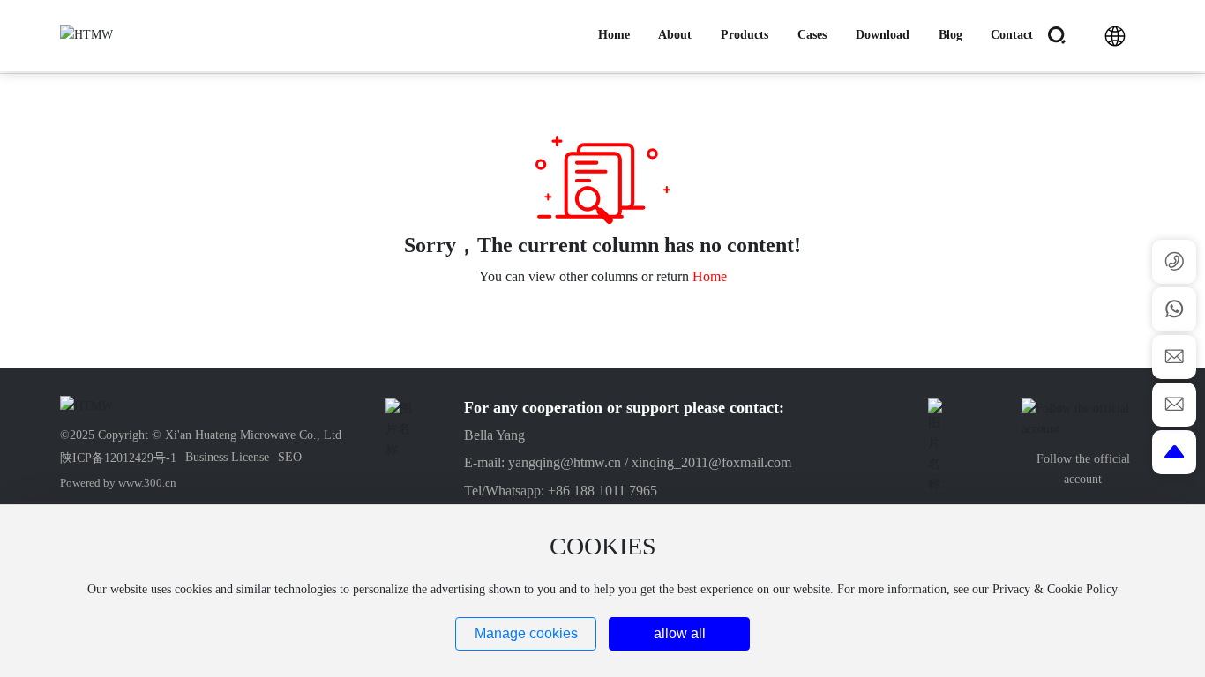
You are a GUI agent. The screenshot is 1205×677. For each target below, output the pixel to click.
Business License (227, 457)
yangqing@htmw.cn (564, 462)
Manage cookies (526, 633)
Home (709, 276)
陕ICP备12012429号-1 (118, 458)
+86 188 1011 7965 (602, 490)
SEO (290, 457)
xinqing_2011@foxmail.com (711, 462)
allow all (680, 633)
